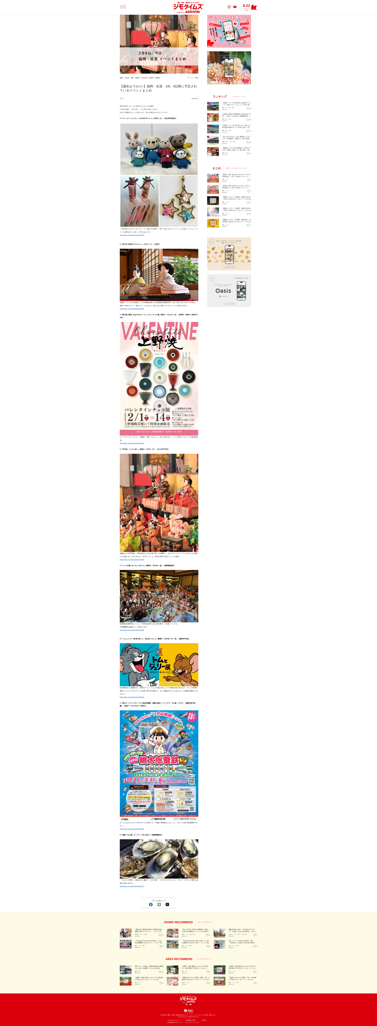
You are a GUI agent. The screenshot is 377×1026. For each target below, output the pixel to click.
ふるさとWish (232, 141)
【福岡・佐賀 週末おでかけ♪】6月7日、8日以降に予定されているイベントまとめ (243, 968)
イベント (190, 78)
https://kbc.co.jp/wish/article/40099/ (132, 560)
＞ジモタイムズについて (173, 1020)
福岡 (121, 78)
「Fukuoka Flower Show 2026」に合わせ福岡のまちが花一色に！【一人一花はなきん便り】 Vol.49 (196, 943)
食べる (226, 107)
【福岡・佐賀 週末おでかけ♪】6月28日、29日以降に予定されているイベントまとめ (195, 968)
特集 (233, 107)
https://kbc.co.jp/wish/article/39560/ (132, 829)
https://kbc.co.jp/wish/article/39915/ (132, 697)
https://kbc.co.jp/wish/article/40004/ (132, 630)
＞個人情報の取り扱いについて (174, 1022)
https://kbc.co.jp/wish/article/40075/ (132, 235)
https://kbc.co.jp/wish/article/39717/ (132, 886)
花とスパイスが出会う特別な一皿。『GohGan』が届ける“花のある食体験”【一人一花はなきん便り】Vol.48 (242, 943)
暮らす (194, 934)
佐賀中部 (137, 934)
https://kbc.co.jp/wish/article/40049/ (132, 443)
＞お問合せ (204, 1020)
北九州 (126, 78)
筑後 (223, 213)
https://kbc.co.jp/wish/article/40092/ (132, 309)
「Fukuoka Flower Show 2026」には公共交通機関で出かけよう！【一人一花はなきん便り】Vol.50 (149, 943)
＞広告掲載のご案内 (190, 1020)
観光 (196, 78)
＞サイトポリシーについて (192, 1022)
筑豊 (132, 78)
